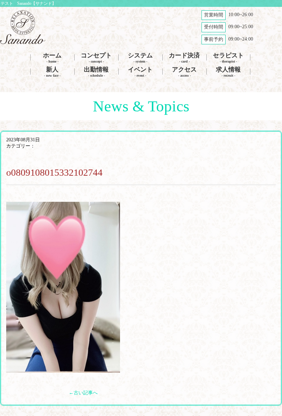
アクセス (184, 71)
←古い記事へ (83, 392)
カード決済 (184, 57)
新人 (52, 71)
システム (140, 57)
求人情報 (228, 71)
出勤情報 (96, 71)
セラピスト (228, 57)
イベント (140, 71)
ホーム (52, 57)
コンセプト (96, 57)
